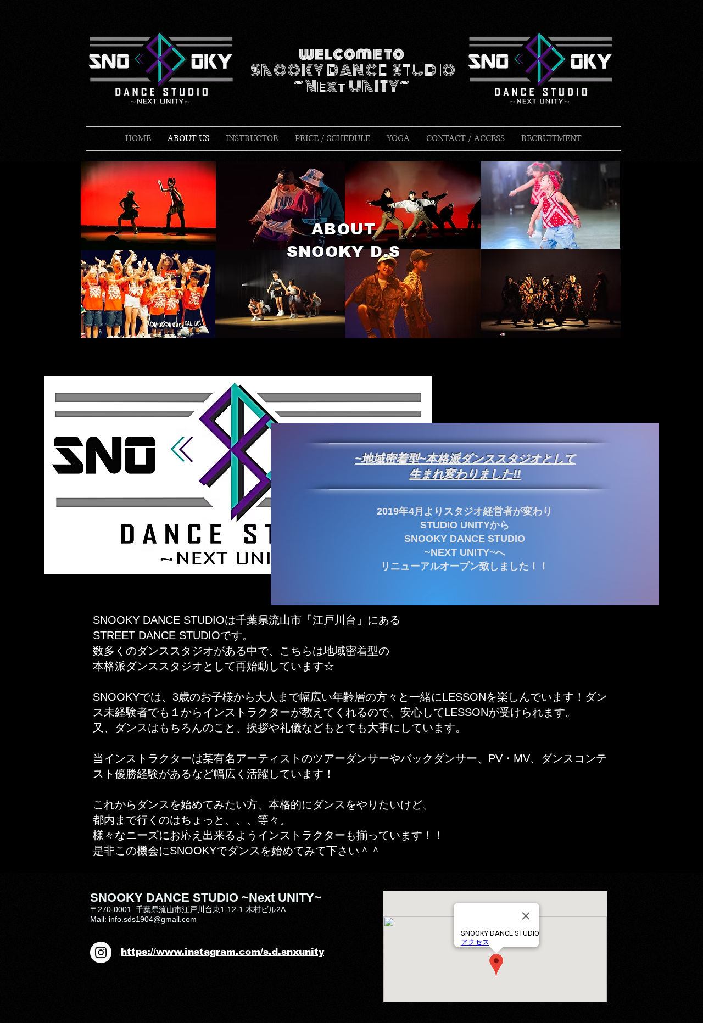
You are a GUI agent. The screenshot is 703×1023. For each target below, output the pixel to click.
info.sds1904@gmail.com (153, 919)
